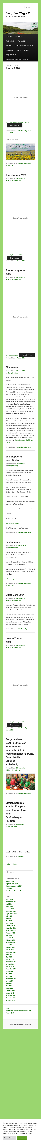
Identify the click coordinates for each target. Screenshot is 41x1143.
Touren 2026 (22, 41)
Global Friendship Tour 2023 (24, 45)
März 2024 (9, 1059)
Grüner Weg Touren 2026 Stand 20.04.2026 (17, 122)
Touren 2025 (21, 261)
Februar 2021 (10, 1100)
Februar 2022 (10, 1093)
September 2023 (11, 1066)
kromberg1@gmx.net (12, 523)
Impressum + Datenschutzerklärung (17, 59)
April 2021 (9, 1098)
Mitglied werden (11, 55)
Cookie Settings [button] (9, 1138)
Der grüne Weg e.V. (18, 13)
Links (18, 50)
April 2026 (9, 1052)
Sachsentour (13, 542)
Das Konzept (19, 36)
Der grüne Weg (16, 180)
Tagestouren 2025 (16, 175)
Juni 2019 (9, 1107)
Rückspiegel (10, 50)
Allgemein (27, 131)
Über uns (9, 36)
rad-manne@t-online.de (13, 579)
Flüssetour (12, 367)
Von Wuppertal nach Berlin (14, 458)
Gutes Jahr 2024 (15, 594)
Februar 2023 (10, 1078)
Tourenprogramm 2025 (12, 355)
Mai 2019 (9, 1110)
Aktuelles (9, 45)
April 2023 (9, 1076)
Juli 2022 (9, 1088)
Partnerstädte (10, 41)
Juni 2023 (9, 1071)
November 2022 (11, 1083)
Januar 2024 (10, 1061)
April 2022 (9, 1090)
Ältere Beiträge (11, 1017)
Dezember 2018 (11, 1114)
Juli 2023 (9, 1069)
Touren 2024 (10, 585)
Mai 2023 (9, 1074)
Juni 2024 (9, 1057)
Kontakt (26, 50)
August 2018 (10, 1117)
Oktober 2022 (10, 1086)
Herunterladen (14, 125)
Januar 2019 (10, 1112)
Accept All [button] (22, 1138)
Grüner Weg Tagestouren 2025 (14, 255)
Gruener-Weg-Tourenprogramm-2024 (15, 722)
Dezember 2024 (11, 1054)
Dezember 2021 (11, 1095)
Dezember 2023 (11, 1064)
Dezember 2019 (11, 1105)
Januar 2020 (10, 1102)
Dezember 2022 (11, 1081)
